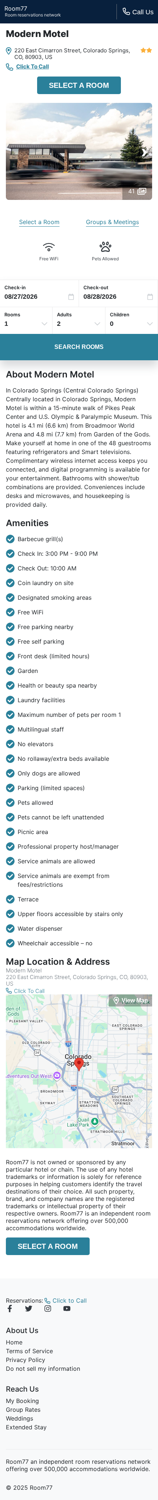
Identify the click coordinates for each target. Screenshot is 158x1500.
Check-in (15, 287)
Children (119, 314)
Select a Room (79, 85)
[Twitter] (28, 1309)
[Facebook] (9, 1309)
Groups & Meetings (112, 222)
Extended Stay (26, 1427)
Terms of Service (29, 1351)
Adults (64, 314)
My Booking (22, 1400)
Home (14, 1342)
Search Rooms (79, 347)
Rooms (12, 314)
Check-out (95, 287)
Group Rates (23, 1409)
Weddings (19, 1418)
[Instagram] (47, 1309)
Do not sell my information (43, 1368)
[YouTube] (67, 1309)
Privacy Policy (25, 1359)
